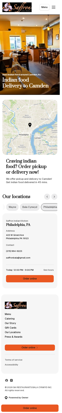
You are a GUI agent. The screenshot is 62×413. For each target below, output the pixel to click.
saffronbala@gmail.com (18, 258)
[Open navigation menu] (54, 7)
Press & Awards (13, 336)
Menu (44, 7)
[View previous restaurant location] (47, 197)
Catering (10, 318)
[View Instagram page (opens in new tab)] (11, 380)
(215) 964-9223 (14, 252)
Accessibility (11, 364)
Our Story (10, 323)
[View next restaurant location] (54, 197)
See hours (48, 270)
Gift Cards (10, 327)
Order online (30, 278)
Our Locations (13, 332)
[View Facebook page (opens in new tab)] (6, 380)
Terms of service (13, 359)
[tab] (12, 207)
